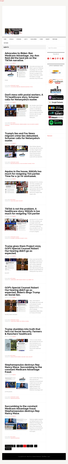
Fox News (29, 163)
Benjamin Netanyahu (15, 124)
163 (28, 446)
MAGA (12, 200)
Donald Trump (14, 356)
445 (36, 446)
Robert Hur (30, 279)
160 (18, 446)
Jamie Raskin (13, 279)
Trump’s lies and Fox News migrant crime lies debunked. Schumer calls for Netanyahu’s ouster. (22, 137)
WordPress (44, 456)
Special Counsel (25, 321)
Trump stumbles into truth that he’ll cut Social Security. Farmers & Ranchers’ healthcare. (23, 331)
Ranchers (23, 356)
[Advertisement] (34, 15)
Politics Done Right (34, 31)
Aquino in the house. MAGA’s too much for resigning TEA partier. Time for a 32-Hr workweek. (23, 173)
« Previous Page (9, 446)
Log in (48, 456)
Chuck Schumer (30, 124)
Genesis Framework (37, 456)
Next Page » (8, 449)
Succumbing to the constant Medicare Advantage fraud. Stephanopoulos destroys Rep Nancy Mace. (22, 410)
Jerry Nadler (19, 279)
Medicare (18, 86)
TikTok (31, 86)
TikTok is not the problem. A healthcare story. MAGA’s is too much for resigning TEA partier (22, 211)
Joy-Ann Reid (13, 86)
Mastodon (49, 135)
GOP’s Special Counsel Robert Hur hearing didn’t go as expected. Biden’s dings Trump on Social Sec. (22, 291)
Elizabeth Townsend (15, 238)
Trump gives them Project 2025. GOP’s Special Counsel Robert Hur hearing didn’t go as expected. (23, 250)
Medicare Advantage (25, 86)
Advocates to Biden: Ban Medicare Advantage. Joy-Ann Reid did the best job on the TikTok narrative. (22, 57)
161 (22, 446)
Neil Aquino (15, 200)
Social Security (29, 356)
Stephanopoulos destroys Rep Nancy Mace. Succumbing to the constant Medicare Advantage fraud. (23, 368)
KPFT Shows (12, 122)
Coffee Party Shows (14, 85)
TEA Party (21, 200)
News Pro (29, 456)
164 (32, 446)
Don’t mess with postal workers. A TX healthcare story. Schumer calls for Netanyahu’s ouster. (24, 97)
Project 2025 (25, 279)
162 (25, 446)
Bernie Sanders (23, 124)
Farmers (19, 356)
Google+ (2, 0)
